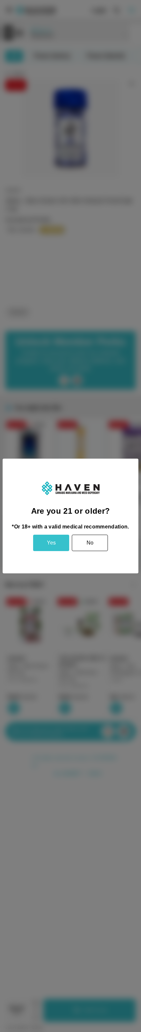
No (90, 543)
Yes (51, 543)
